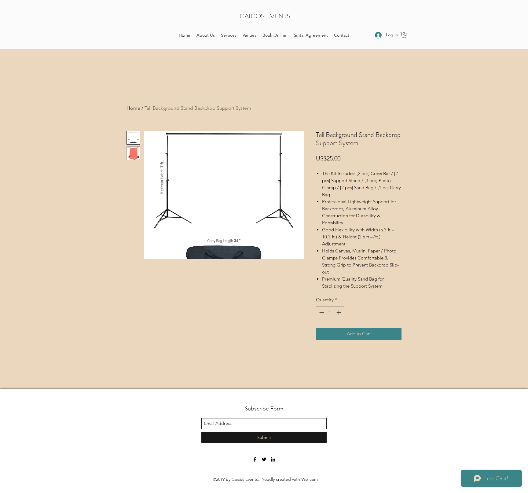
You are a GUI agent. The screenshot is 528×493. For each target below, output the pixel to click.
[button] (404, 35)
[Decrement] (321, 312)
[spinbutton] (330, 312)
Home (133, 108)
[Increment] (339, 312)
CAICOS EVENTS (265, 16)
